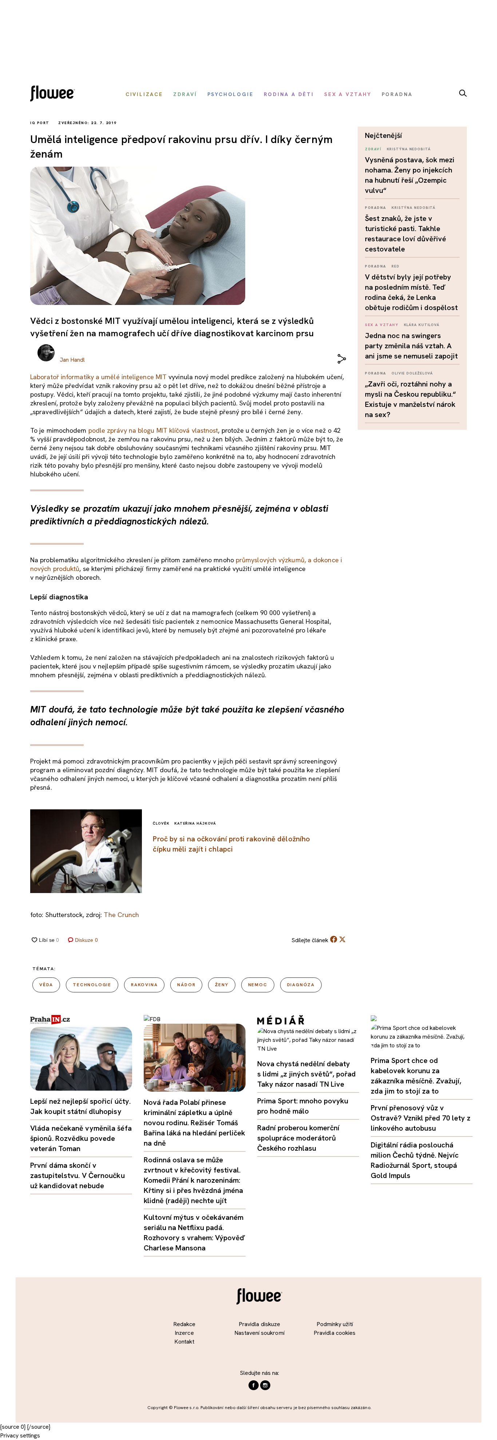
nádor (186, 985)
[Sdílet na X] (342, 939)
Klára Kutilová (422, 324)
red (395, 266)
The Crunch (121, 915)
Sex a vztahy (381, 324)
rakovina (144, 985)
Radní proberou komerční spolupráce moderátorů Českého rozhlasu (298, 1138)
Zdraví (373, 149)
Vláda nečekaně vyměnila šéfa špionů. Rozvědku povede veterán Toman (81, 1138)
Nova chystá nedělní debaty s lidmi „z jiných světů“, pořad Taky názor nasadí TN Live (306, 1074)
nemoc (257, 985)
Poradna (375, 207)
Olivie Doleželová (412, 373)
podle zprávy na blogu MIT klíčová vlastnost (153, 430)
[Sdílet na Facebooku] (333, 941)
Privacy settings (20, 1435)
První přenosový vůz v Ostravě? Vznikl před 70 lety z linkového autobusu (420, 1118)
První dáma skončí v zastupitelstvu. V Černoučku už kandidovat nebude (77, 1175)
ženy (221, 985)
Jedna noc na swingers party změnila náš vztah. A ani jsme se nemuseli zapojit (411, 346)
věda (46, 985)
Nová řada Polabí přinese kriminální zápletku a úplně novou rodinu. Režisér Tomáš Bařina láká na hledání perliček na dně (194, 1123)
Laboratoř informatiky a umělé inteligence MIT (98, 377)
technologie (92, 985)
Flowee (54, 94)
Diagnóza (301, 985)
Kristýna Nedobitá (409, 149)
